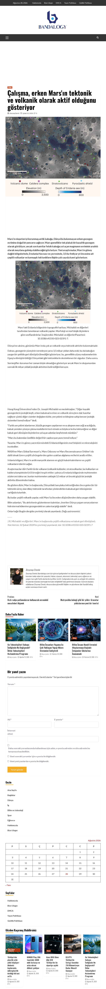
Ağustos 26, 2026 (14, 981)
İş (8, 805)
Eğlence (11, 820)
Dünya (10, 800)
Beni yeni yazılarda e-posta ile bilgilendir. (29, 761)
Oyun (48, 951)
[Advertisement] (53, 61)
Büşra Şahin (13, 657)
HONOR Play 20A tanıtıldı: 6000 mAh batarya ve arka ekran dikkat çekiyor (33, 962)
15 (80, 863)
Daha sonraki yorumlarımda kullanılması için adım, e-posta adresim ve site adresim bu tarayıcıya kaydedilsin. (49, 750)
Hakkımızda (36, 3)
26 (39, 874)
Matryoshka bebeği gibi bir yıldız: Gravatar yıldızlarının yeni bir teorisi (79, 600)
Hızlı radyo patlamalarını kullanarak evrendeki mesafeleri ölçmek (27, 600)
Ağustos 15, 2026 (24, 657)
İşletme (68, 951)
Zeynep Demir (15, 113)
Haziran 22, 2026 (89, 657)
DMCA (58, 3)
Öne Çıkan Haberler (11, 950)
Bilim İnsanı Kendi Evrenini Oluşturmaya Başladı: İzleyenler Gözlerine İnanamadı (84, 649)
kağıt (16, 511)
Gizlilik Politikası (85, 3)
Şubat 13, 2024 (28, 113)
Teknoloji (30, 951)
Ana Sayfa (12, 790)
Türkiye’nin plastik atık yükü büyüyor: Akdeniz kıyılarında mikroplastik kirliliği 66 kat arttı (13, 967)
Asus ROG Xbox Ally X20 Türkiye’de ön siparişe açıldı (52, 961)
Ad (9, 719)
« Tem (8, 885)
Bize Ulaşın (48, 3)
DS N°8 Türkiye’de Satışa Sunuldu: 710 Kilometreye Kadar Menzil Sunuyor (72, 964)
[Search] (97, 37)
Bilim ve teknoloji (15, 810)
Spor (9, 815)
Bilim (10, 87)
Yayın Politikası (70, 3)
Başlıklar (11, 795)
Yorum (11, 684)
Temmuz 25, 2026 (57, 654)
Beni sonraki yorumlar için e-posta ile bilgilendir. (33, 756)
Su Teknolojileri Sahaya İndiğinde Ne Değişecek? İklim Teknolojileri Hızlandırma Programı (18, 649)
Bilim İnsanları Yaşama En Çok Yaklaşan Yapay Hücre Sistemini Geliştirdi (51, 647)
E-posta (58, 719)
